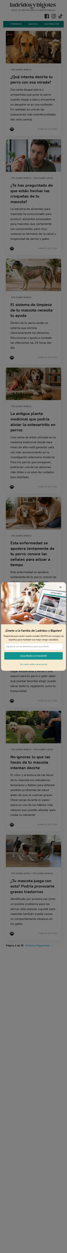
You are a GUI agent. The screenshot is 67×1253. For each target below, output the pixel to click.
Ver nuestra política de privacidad (33, 664)
